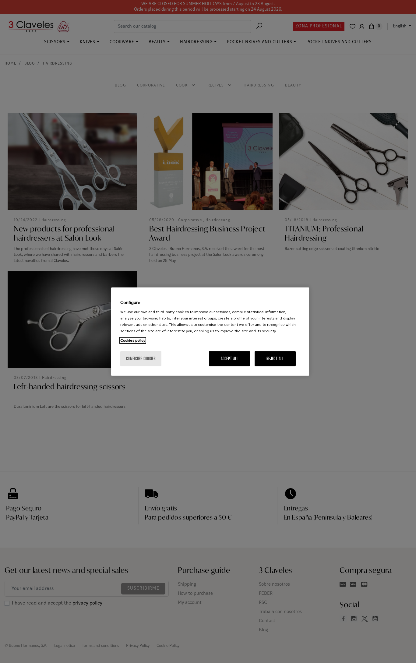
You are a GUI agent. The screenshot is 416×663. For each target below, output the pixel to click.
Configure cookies (141, 358)
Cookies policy (132, 340)
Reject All (275, 358)
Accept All (229, 358)
